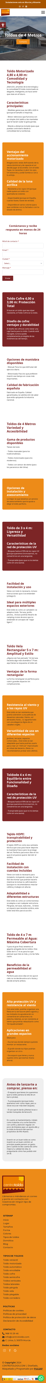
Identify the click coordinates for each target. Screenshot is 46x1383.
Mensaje (6, 268)
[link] (20, 6)
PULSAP (38, 1368)
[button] (3, 25)
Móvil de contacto (10, 241)
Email (5, 250)
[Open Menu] (43, 12)
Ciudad (6, 259)
